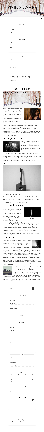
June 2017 (12, 27)
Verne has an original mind (15, 308)
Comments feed (13, 64)
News (11, 47)
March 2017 (12, 29)
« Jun (10, 391)
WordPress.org (13, 67)
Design (11, 42)
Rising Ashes (22, 7)
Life (10, 44)
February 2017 (12, 32)
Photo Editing (12, 300)
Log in (11, 59)
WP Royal (10, 429)
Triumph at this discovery (15, 305)
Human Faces (12, 297)
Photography (12, 49)
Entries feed (12, 62)
